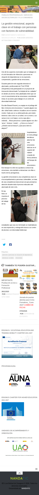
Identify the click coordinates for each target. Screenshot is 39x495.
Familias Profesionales (12, 15)
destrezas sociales (8, 258)
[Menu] (36, 2)
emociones (19, 258)
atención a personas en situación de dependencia (17, 255)
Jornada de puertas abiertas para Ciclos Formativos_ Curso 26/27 (27, 302)
